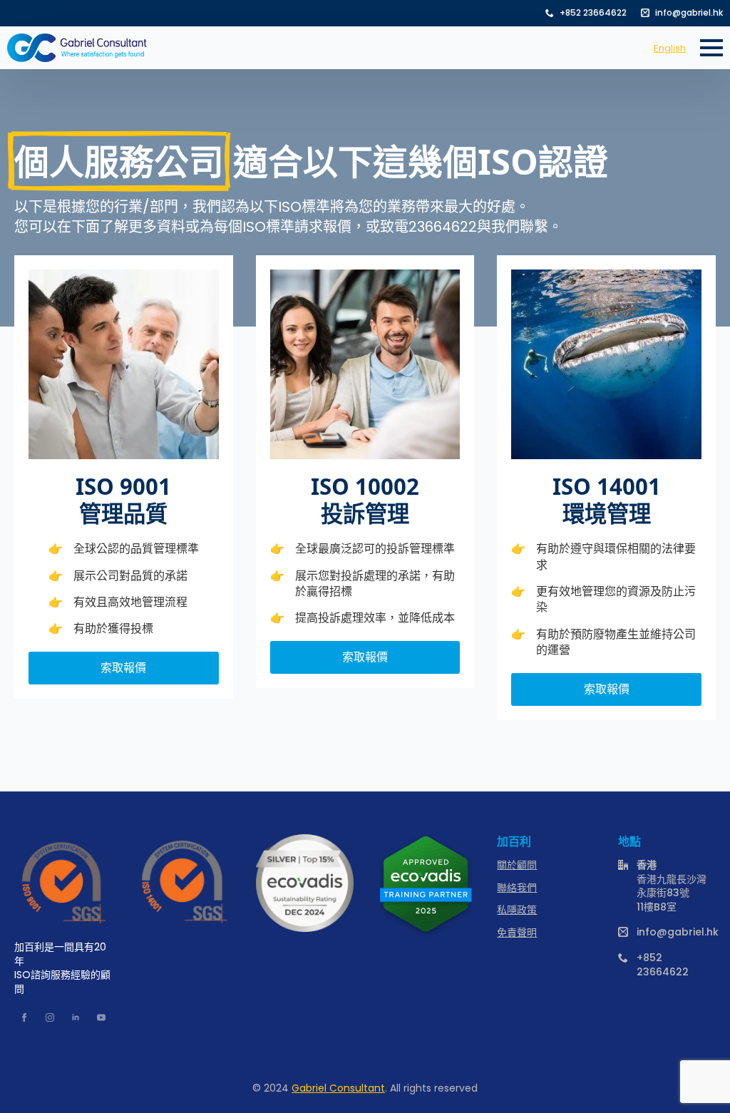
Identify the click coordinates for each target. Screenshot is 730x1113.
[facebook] (24, 1017)
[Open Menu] (711, 47)
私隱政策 (517, 910)
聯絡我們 (517, 888)
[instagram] (50, 1017)
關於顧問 (517, 865)
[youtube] (101, 1017)
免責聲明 (517, 933)
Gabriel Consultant (338, 1088)
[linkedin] (76, 1017)
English (670, 48)
